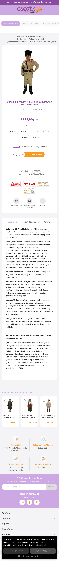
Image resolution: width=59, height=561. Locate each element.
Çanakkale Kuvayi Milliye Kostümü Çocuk (48, 417)
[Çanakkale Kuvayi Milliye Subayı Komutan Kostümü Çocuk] (29, 72)
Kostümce (37, 109)
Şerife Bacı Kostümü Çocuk (9, 417)
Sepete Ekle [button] (36, 154)
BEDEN (29, 126)
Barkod (22, 174)
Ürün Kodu (24, 171)
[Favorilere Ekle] (5, 400)
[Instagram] (22, 502)
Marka (24, 109)
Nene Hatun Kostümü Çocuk (28, 417)
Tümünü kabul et (43, 551)
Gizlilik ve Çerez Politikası (30, 556)
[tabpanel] (29, 72)
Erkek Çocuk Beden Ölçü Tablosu (33, 147)
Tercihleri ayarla (16, 551)
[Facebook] (29, 502)
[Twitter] (37, 502)
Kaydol (51, 487)
